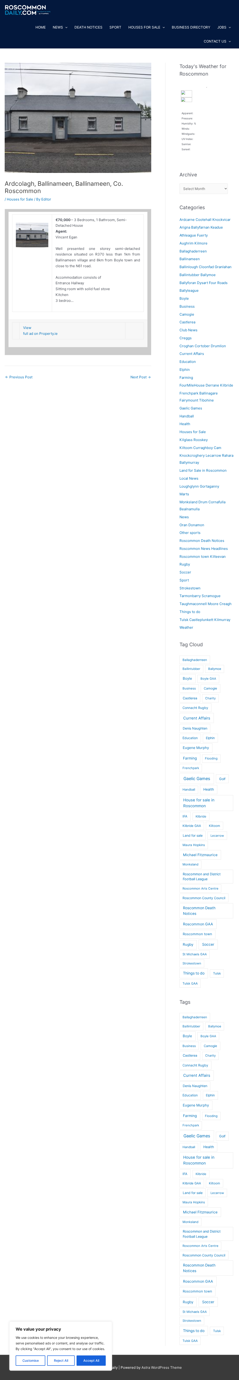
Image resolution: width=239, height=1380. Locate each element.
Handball (186, 416)
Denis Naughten (195, 728)
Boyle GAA (208, 678)
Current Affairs (191, 353)
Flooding (211, 758)
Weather (186, 627)
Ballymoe (214, 669)
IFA (185, 816)
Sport (115, 27)
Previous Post (18, 377)
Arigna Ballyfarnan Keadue (201, 227)
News (58, 27)
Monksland (190, 864)
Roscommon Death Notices (201, 540)
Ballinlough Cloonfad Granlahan (205, 267)
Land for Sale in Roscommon (203, 470)
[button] (65, 27)
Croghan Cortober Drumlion (202, 346)
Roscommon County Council (204, 898)
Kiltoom (214, 826)
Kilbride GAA (192, 826)
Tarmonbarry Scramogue (200, 596)
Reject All (61, 1360)
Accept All (91, 1360)
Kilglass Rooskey (193, 440)
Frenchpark (191, 768)
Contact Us (215, 41)
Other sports (189, 532)
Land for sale (193, 835)
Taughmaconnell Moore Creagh (205, 604)
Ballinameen (189, 259)
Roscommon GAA (198, 924)
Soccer (185, 572)
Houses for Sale (144, 27)
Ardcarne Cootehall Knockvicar (205, 219)
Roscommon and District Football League (202, 876)
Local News (188, 478)
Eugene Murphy (196, 747)
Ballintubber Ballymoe (197, 275)
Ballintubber (191, 669)
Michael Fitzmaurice (200, 855)
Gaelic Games (190, 408)
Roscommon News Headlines (203, 548)
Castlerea (187, 322)
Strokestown (189, 588)
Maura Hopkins (194, 845)
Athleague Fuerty (193, 235)
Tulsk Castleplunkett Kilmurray (204, 619)
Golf (222, 779)
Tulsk (217, 973)
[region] (60, 1346)
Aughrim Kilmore (193, 243)
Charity (210, 698)
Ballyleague (189, 290)
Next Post (140, 377)
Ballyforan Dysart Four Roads (203, 283)
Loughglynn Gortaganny (199, 486)
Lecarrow (217, 835)
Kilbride (201, 816)
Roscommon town (197, 934)
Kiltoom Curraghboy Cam (200, 447)
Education (187, 361)
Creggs (185, 338)
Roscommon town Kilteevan (202, 556)
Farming (186, 377)
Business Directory (191, 27)
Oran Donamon (191, 525)
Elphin (184, 369)
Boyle (184, 298)
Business (187, 306)
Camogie (186, 314)
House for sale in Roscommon (198, 803)
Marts (184, 494)
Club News (188, 330)
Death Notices (88, 27)
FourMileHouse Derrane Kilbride (206, 385)
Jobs (221, 27)
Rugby (184, 564)
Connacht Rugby (195, 708)
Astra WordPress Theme (161, 1367)
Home (40, 27)
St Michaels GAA (195, 954)
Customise (30, 1360)
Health (184, 424)
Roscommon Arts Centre (200, 888)
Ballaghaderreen (193, 251)
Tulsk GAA (190, 983)
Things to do (189, 612)
